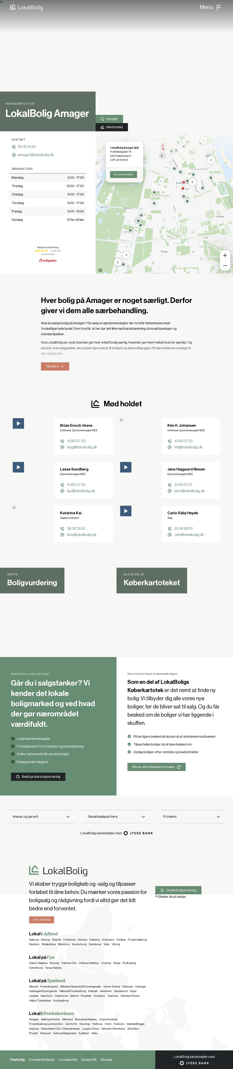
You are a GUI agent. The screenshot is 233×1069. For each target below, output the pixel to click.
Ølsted (74, 995)
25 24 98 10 (183, 528)
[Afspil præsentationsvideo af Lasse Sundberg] (18, 467)
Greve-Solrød (111, 986)
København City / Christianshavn (60, 1028)
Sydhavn (83, 1033)
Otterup (106, 963)
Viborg (116, 944)
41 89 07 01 (183, 485)
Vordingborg (61, 1000)
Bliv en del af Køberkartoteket (154, 767)
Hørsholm (106, 991)
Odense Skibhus (89, 963)
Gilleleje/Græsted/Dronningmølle (80, 986)
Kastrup (34, 1028)
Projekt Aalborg (137, 939)
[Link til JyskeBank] (138, 833)
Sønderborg (79, 944)
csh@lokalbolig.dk (189, 535)
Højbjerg (94, 939)
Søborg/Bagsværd (64, 1033)
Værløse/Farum (130, 995)
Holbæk (93, 991)
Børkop (45, 939)
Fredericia (69, 939)
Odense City (69, 963)
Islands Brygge (136, 1023)
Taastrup (112, 995)
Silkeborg (64, 944)
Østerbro (133, 1028)
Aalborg (34, 939)
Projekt (33, 1033)
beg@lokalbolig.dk (82, 447)
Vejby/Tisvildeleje (40, 1000)
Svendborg (36, 967)
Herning (82, 939)
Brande (56, 939)
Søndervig (95, 944)
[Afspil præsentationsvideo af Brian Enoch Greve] (18, 423)
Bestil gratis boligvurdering (41, 776)
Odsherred (61, 995)
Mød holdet (114, 127)
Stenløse (99, 995)
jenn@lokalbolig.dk (189, 491)
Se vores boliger (123, 174)
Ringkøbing (49, 944)
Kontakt (112, 119)
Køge (133, 991)
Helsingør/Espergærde (43, 991)
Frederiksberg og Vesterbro (46, 1023)
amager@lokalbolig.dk (35, 155)
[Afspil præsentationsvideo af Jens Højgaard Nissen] (125, 467)
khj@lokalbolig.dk (188, 447)
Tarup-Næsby (53, 967)
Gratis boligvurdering (181, 890)
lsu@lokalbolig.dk (81, 491)
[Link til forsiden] (21, 7)
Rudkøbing (129, 963)
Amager (34, 1019)
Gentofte (71, 1023)
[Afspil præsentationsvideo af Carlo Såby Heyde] (125, 511)
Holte (108, 1023)
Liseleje (34, 995)
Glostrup (84, 1023)
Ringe (117, 963)
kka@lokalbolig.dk (81, 535)
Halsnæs (127, 986)
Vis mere (52, 366)
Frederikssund (49, 986)
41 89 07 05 (76, 485)
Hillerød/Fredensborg (73, 991)
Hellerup (97, 1023)
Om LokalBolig (41, 919)
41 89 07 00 (183, 441)
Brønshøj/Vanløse (86, 1019)
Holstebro (108, 939)
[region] (164, 202)
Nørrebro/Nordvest (113, 1028)
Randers (34, 944)
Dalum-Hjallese (38, 963)
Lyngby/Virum (90, 1028)
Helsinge (140, 986)
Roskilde (86, 995)
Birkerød (67, 1019)
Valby (94, 1033)
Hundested (121, 991)
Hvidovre (119, 1023)
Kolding (121, 939)
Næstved (46, 995)
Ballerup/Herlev (50, 1019)
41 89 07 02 (76, 441)
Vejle (107, 944)
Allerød (33, 986)
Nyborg (54, 963)
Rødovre (45, 1033)
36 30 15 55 (26, 147)
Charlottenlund (108, 1019)
